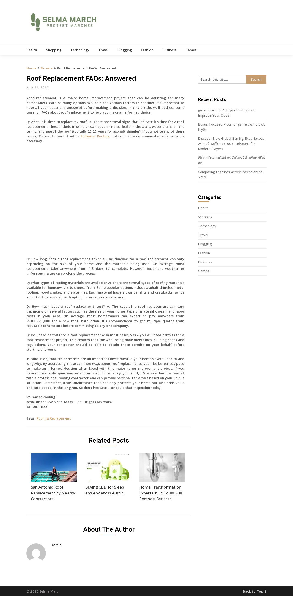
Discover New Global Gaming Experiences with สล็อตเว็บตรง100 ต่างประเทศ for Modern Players (231, 143)
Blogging (125, 50)
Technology (80, 50)
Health (31, 50)
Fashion (147, 50)
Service (47, 68)
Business (169, 50)
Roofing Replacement (53, 418)
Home (31, 68)
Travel (103, 50)
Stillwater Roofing (94, 136)
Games (190, 50)
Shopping (53, 50)
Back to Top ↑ (255, 591)
